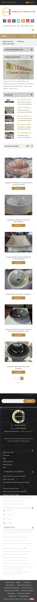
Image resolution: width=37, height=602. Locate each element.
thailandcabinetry (24, 596)
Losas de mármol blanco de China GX (15, 554)
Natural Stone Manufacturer (12, 588)
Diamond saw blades (27, 590)
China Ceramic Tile (27, 588)
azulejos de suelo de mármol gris (14, 501)
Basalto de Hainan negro (11, 494)
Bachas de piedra (8, 44)
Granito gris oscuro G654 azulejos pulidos (16, 551)
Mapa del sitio (7, 464)
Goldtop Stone (13, 596)
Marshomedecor (10, 585)
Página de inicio (8, 41)
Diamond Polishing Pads (24, 585)
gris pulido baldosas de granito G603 (15, 548)
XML (4, 467)
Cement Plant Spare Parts (11, 590)
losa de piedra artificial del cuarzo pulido (16, 482)
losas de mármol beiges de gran (13, 504)
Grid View (27, 146)
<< (15, 378)
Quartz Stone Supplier (23, 593)
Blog (4, 458)
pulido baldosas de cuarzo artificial (14, 476)
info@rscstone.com (10, 26)
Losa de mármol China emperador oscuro (16, 563)
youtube (9, 523)
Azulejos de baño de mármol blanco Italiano (17, 497)
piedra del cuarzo (8, 479)
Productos (20, 41)
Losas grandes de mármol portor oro (15, 560)
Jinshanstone (11, 593)
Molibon (18, 582)
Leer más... (18, 188)
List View (32, 146)
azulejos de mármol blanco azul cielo (15, 557)
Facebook (10, 514)
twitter (9, 510)
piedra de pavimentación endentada (15, 491)
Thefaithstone (27, 582)
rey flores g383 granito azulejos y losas (15, 540)
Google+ (9, 519)
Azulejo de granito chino (11, 488)
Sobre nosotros (8, 461)
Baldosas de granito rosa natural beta (15, 537)
